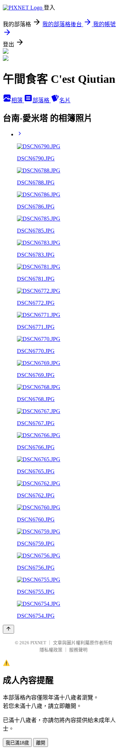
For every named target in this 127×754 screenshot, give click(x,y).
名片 (65, 100)
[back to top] (8, 629)
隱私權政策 (51, 649)
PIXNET (38, 642)
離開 (40, 743)
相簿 (17, 100)
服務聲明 (78, 649)
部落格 (41, 100)
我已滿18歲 (17, 743)
